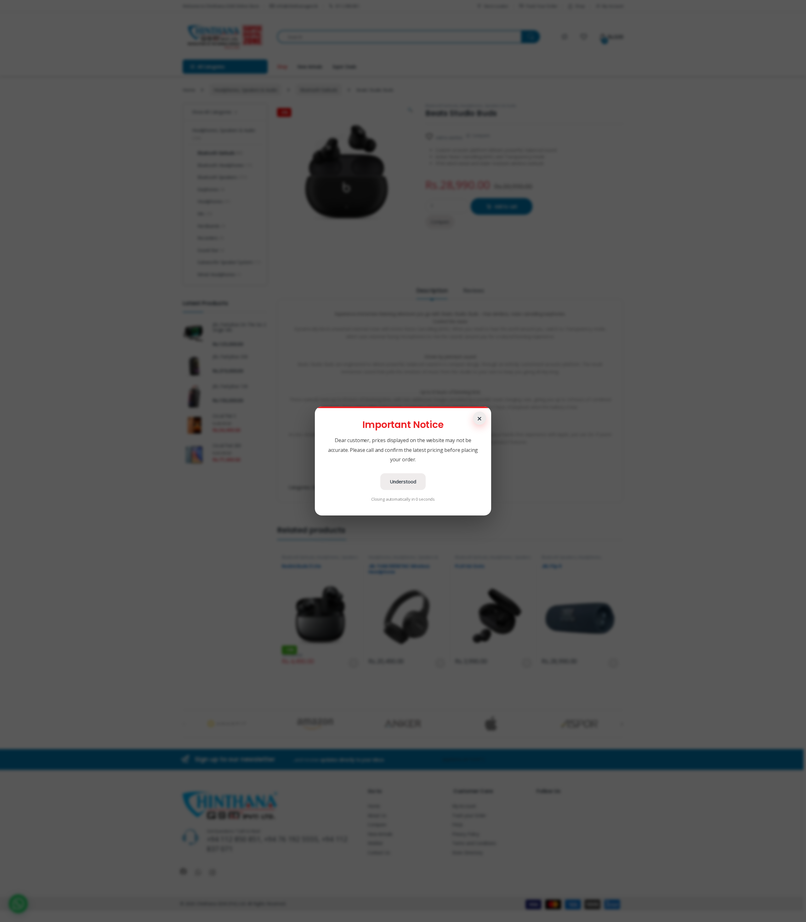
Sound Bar (210, 250)
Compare (481, 135)
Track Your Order (542, 6)
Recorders (210, 238)
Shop (580, 6)
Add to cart (506, 206)
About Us (377, 815)
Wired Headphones (219, 274)
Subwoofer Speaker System (229, 262)
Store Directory (467, 853)
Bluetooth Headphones (224, 165)
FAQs (457, 825)
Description (431, 290)
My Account (612, 6)
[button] (18, 903)
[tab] (431, 293)
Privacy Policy (465, 834)
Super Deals (344, 67)
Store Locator (496, 6)
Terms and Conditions (474, 843)
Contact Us (379, 853)
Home (189, 90)
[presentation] (622, 724)
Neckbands (211, 226)
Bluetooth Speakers (559, 557)
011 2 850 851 (347, 6)
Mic (205, 214)
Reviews (473, 290)
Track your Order (469, 815)
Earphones (210, 189)
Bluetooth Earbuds (319, 90)
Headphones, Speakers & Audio (245, 90)
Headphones (379, 557)
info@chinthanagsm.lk (297, 6)
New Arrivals (309, 67)
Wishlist (375, 843)
